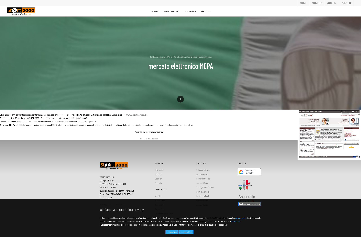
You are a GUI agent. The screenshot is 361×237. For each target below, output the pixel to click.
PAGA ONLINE (346, 3)
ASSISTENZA (331, 3)
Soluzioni (158, 174)
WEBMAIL (303, 3)
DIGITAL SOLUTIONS (171, 11)
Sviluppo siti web (203, 169)
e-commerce (201, 174)
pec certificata (202, 183)
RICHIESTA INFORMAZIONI (149, 138)
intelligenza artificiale (205, 187)
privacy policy (240, 218)
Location (158, 178)
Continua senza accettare (249, 203)
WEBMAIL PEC (317, 3)
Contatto (158, 183)
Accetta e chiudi (186, 232)
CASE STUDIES (190, 11)
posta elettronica (203, 178)
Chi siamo (159, 169)
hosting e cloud (202, 196)
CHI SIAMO (154, 11)
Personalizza (172, 232)
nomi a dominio (202, 191)
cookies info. (236, 221)
